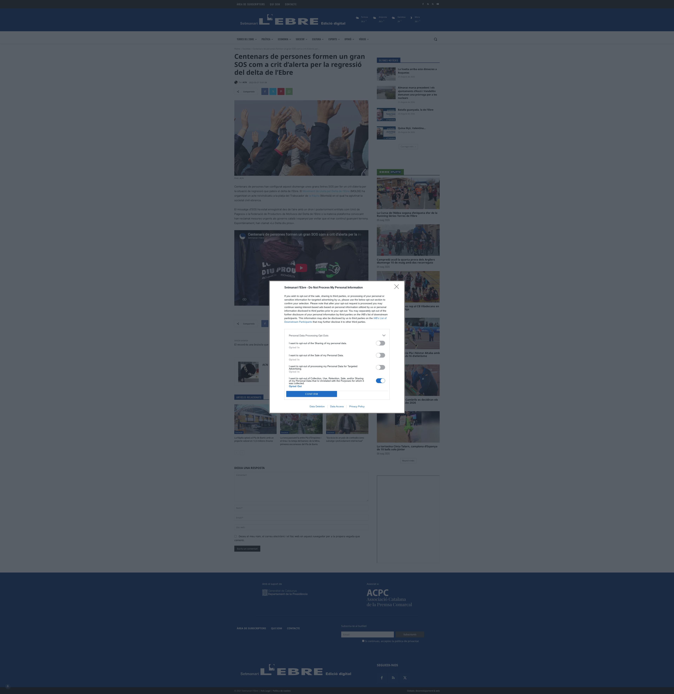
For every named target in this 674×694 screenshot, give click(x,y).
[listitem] (337, 335)
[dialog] (337, 347)
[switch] (380, 343)
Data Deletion (317, 406)
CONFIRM (311, 394)
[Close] (397, 287)
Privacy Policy (357, 406)
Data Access (337, 406)
